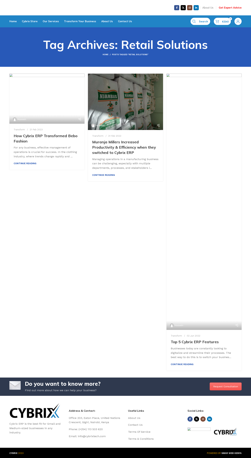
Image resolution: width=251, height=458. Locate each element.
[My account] (238, 21)
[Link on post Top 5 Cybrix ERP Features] (204, 202)
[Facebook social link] (176, 7)
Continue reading (25, 163)
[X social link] (183, 7)
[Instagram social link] (189, 7)
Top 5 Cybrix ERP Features (195, 341)
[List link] (155, 418)
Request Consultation (225, 386)
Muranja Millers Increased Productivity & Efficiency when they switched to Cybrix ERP (124, 147)
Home (105, 54)
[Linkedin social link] (196, 7)
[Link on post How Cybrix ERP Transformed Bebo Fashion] (47, 99)
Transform (19, 129)
